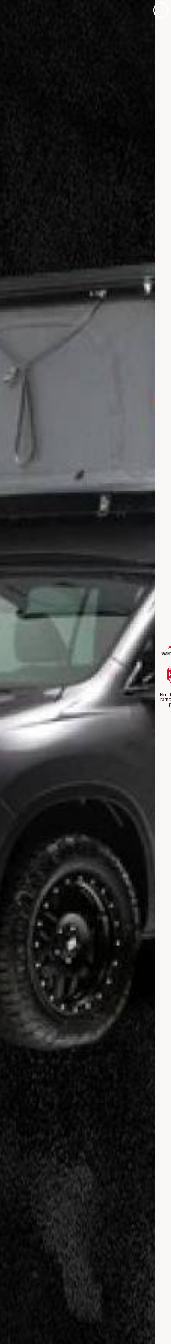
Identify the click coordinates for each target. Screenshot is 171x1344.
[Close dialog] (161, 10)
